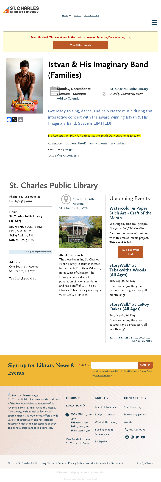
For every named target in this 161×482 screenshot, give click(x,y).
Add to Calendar (68, 98)
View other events (80, 44)
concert (72, 155)
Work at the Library (106, 422)
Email (84, 365)
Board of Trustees (105, 407)
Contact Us (134, 398)
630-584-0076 (137, 429)
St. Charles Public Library (129, 89)
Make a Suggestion (135, 414)
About (100, 398)
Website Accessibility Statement (104, 463)
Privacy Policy (146, 371)
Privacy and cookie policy (68, 472)
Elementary (107, 143)
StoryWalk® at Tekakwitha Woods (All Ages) (127, 270)
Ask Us (77, 15)
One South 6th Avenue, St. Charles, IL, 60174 (76, 203)
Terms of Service (102, 375)
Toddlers (70, 143)
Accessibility (86, 472)
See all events (142, 341)
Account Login (91, 15)
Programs (71, 149)
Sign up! (145, 365)
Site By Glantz (144, 463)
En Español (101, 441)
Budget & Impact (105, 414)
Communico (98, 472)
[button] (154, 23)
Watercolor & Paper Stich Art (130, 212)
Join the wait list (130, 252)
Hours (65, 15)
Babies (121, 143)
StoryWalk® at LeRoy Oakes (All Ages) (129, 306)
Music (60, 155)
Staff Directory (133, 407)
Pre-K (82, 143)
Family (92, 143)
